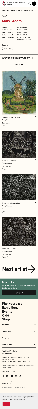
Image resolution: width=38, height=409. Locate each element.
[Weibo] (20, 376)
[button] (19, 99)
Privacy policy (7, 381)
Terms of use (6, 383)
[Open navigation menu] (34, 3)
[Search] (29, 3)
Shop (6, 319)
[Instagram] (7, 376)
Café (5, 315)
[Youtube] (12, 376)
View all (17, 64)
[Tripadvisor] (16, 376)
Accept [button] (6, 404)
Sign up (17, 293)
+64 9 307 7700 (8, 371)
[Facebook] (3, 376)
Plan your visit (12, 303)
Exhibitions (10, 307)
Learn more (22, 399)
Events (7, 311)
